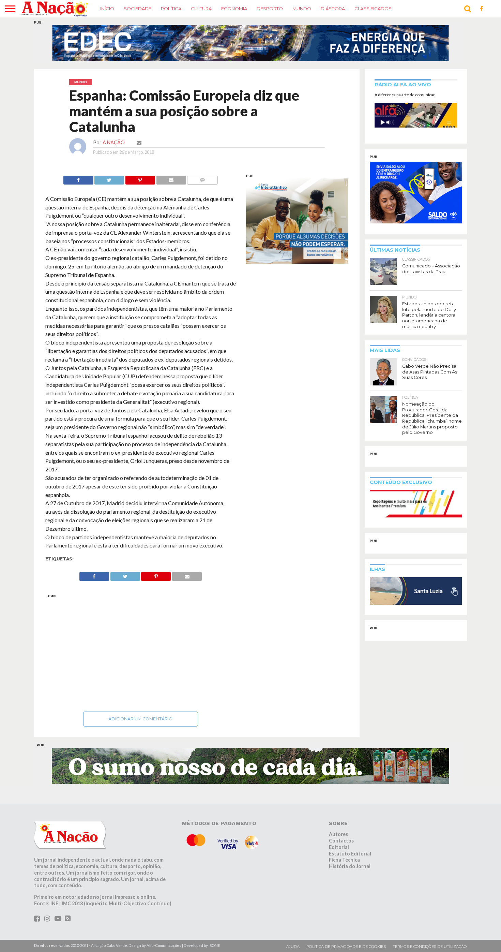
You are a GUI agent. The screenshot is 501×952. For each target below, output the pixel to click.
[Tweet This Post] (109, 178)
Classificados (373, 8)
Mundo (301, 8)
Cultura (201, 8)
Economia (234, 8)
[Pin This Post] (140, 178)
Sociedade (137, 8)
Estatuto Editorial (350, 853)
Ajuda (293, 946)
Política (171, 8)
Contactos (341, 841)
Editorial (339, 847)
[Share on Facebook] (78, 178)
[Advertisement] (140, 651)
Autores (338, 834)
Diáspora (333, 8)
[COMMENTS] (202, 178)
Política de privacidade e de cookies (346, 946)
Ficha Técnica (344, 860)
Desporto (270, 8)
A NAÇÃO (114, 142)
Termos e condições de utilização (430, 946)
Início (107, 8)
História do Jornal (349, 866)
